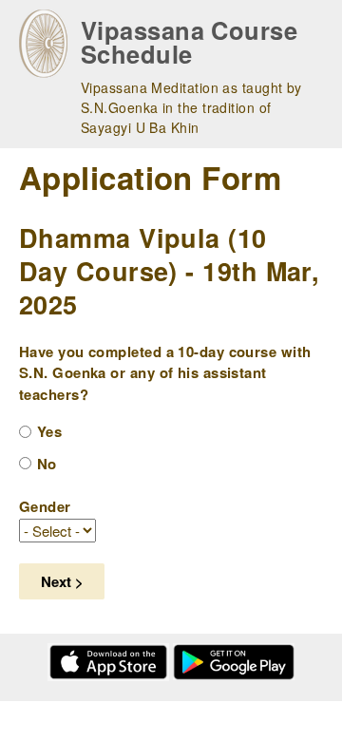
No (47, 463)
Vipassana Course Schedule (189, 42)
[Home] (43, 44)
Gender (45, 506)
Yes (49, 431)
